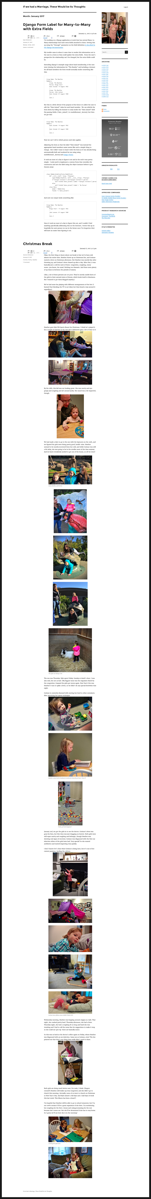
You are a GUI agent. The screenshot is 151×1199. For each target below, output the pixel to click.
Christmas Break (37, 244)
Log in (126, 7)
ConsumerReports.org (108, 214)
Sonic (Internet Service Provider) (111, 196)
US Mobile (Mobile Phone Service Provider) (114, 198)
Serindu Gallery (106, 230)
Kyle (111, 169)
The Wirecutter (106, 218)
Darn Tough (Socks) (107, 200)
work (33, 45)
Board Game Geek (107, 183)
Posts (104, 109)
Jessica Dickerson (28, 255)
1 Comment (26, 262)
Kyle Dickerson (27, 40)
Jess (118, 169)
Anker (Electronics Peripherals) (111, 201)
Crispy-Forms (68, 155)
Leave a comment (28, 47)
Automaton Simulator (108, 232)
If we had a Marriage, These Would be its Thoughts (54, 6)
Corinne (25, 259)
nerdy (29, 45)
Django (25, 45)
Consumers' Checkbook (108, 216)
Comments (106, 111)
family (30, 259)
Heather (35, 259)
